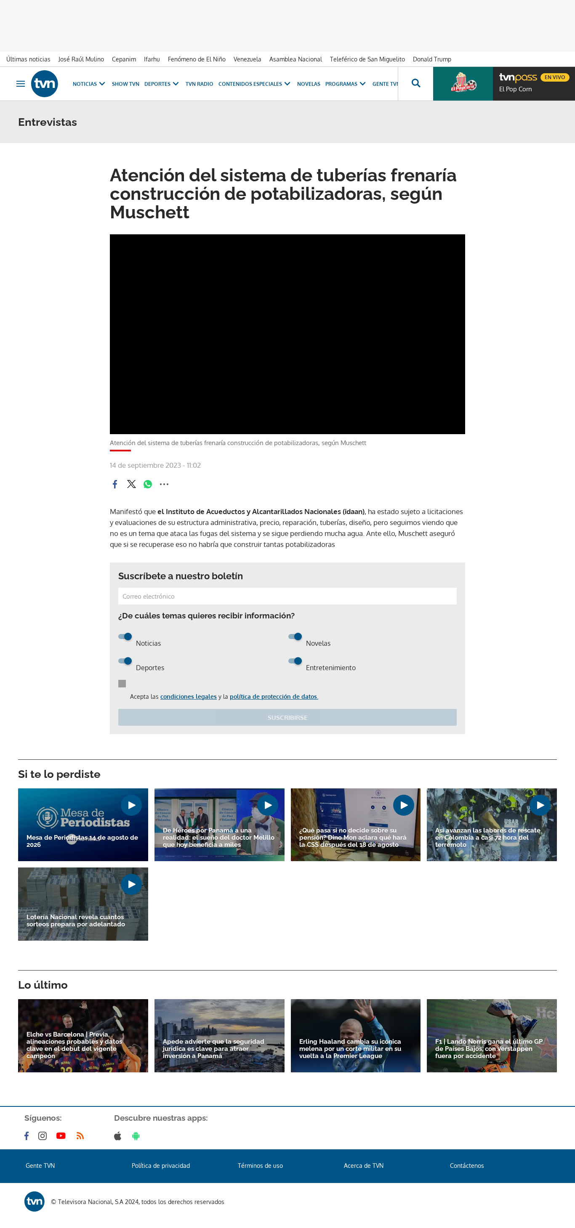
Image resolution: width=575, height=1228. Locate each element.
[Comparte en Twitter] (131, 484)
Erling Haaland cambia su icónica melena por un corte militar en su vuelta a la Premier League (350, 1049)
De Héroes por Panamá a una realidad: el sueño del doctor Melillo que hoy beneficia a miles (218, 838)
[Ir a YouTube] (62, 1136)
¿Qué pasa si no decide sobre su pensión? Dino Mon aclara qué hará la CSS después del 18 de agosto (353, 838)
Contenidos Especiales (250, 84)
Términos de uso (260, 1165)
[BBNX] (34, 1201)
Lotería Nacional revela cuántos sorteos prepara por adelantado (76, 921)
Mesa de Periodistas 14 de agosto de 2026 (82, 841)
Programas (341, 84)
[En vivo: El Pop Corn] (463, 84)
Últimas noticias (28, 59)
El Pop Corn (515, 89)
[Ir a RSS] (82, 1136)
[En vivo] (506, 74)
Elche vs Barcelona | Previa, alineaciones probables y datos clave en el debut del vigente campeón (74, 1045)
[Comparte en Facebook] (114, 484)
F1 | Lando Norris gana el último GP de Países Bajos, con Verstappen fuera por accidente (489, 1049)
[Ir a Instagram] (44, 1136)
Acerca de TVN (363, 1165)
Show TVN (125, 84)
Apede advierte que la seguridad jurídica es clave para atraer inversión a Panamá (213, 1049)
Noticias (85, 84)
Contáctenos (467, 1165)
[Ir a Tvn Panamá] (44, 83)
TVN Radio (199, 84)
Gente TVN (386, 84)
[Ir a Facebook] (28, 1136)
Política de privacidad (161, 1165)
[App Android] (137, 1136)
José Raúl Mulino (81, 59)
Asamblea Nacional (295, 59)
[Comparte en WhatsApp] (147, 484)
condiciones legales (188, 696)
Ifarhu (152, 59)
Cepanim (124, 59)
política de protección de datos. (274, 696)
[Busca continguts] (415, 84)
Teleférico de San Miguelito (367, 59)
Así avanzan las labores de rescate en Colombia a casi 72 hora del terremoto (487, 838)
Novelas (308, 84)
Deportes (157, 84)
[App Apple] (119, 1136)
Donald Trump (432, 59)
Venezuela (247, 59)
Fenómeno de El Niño (197, 59)
